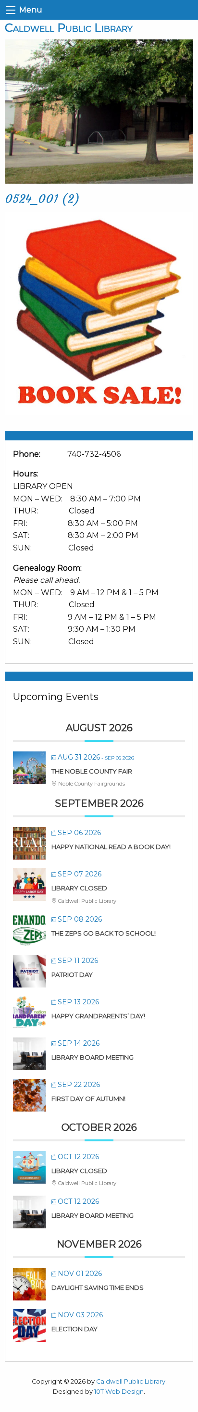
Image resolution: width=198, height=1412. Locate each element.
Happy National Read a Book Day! (111, 846)
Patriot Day (72, 974)
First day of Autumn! (88, 1098)
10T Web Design (119, 1391)
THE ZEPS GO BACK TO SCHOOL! (103, 933)
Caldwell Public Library (69, 28)
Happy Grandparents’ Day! (98, 1016)
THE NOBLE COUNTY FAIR (91, 771)
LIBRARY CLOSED (79, 888)
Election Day (74, 1329)
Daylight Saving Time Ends (97, 1287)
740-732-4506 (94, 454)
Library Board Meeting (92, 1057)
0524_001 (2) (42, 199)
